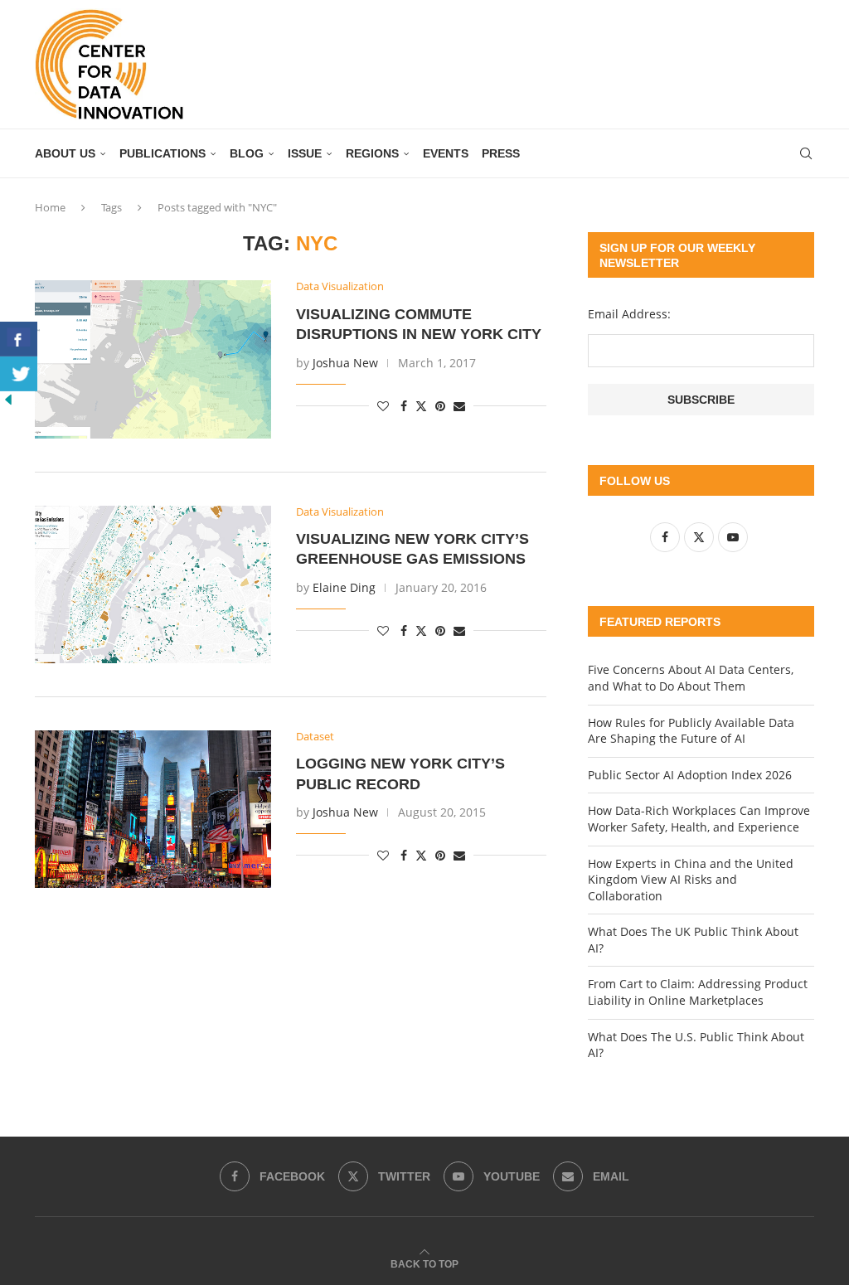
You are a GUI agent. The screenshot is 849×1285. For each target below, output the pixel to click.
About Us (65, 153)
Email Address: (629, 314)
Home (50, 207)
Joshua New (345, 363)
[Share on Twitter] (421, 406)
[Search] (806, 153)
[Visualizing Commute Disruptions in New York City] (153, 359)
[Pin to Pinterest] (440, 406)
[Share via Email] (459, 406)
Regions (372, 153)
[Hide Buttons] (8, 399)
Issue (305, 153)
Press (501, 153)
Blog (247, 153)
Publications (162, 153)
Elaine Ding (344, 587)
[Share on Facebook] (403, 406)
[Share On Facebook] (18, 339)
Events (445, 153)
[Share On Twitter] (18, 373)
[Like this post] (383, 406)
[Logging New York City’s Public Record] (153, 809)
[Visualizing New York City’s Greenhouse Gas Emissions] (153, 584)
